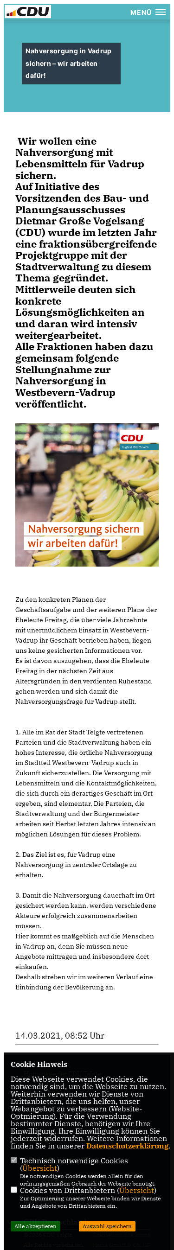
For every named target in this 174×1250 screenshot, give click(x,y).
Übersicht (39, 1168)
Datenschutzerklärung (127, 1145)
